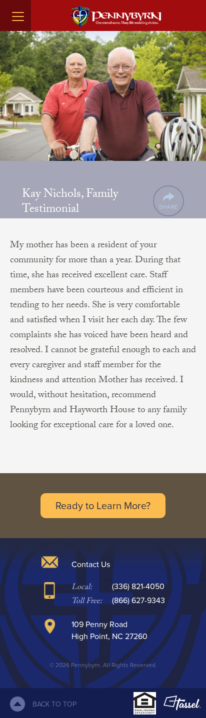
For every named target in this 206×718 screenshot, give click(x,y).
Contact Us (91, 564)
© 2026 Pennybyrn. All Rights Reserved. (103, 665)
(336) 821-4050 (138, 586)
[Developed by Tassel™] (182, 703)
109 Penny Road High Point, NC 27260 (110, 630)
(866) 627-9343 (138, 600)
